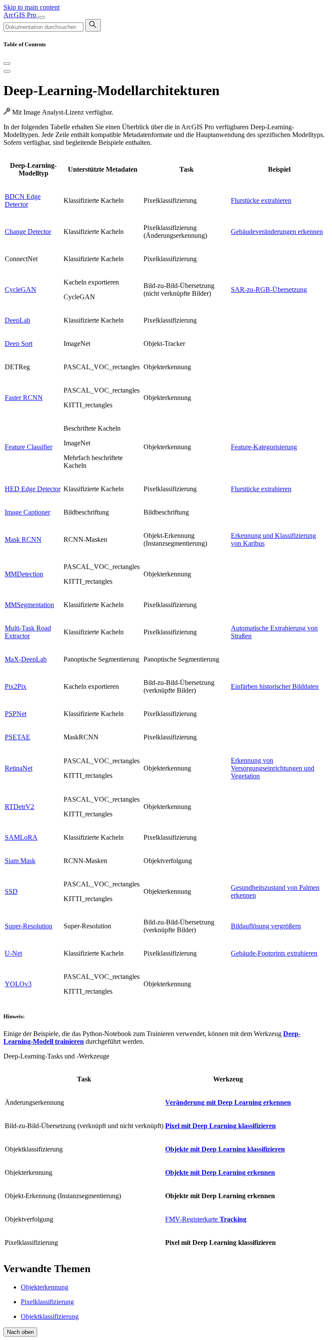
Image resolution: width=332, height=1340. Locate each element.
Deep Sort (18, 343)
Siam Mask (20, 860)
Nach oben (20, 1332)
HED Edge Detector (33, 489)
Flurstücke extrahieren (261, 200)
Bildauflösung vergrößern (266, 926)
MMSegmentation (29, 604)
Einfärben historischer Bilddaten (275, 686)
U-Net (13, 953)
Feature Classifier (28, 447)
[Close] (6, 63)
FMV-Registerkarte (205, 1219)
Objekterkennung (44, 1287)
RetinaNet (18, 768)
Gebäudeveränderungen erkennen (277, 231)
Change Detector (28, 231)
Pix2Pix (15, 686)
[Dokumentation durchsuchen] (93, 25)
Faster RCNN (24, 397)
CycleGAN (20, 289)
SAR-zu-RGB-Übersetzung (269, 289)
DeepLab (17, 320)
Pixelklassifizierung (47, 1301)
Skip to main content (31, 7)
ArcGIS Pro (20, 15)
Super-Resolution (28, 926)
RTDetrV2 (19, 806)
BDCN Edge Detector (23, 200)
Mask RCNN (23, 539)
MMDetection (24, 574)
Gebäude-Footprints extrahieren (274, 953)
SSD (11, 891)
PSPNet (15, 713)
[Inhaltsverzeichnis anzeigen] (6, 71)
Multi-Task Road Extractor (28, 632)
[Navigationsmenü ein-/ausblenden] (41, 17)
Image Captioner (27, 512)
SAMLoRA (21, 837)
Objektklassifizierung (50, 1316)
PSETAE (17, 737)
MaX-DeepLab (26, 659)
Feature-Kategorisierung (264, 447)
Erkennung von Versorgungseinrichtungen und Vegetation (272, 768)
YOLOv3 (18, 984)
